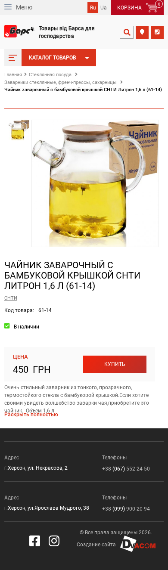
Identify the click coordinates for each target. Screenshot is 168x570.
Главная (13, 74)
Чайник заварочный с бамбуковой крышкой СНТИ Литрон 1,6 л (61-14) (83, 90)
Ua (103, 8)
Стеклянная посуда (50, 74)
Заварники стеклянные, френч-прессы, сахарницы (60, 82)
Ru (93, 8)
